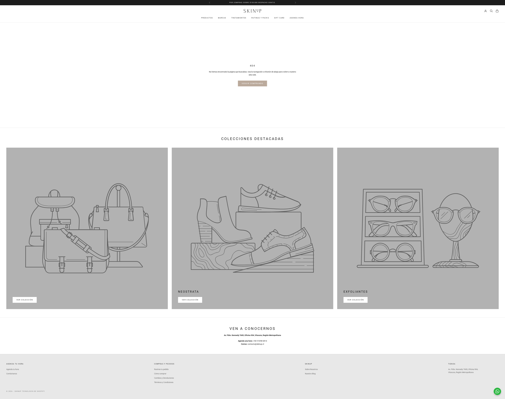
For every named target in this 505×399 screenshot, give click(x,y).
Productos (207, 18)
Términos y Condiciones (163, 382)
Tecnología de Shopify (33, 391)
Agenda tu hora (12, 369)
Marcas (222, 18)
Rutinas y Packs (260, 18)
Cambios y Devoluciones (164, 378)
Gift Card (279, 18)
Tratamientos (238, 18)
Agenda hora (297, 18)
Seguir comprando (252, 83)
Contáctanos (11, 374)
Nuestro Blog (310, 374)
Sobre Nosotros (311, 369)
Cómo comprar (160, 374)
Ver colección (24, 300)
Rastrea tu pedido (161, 369)
